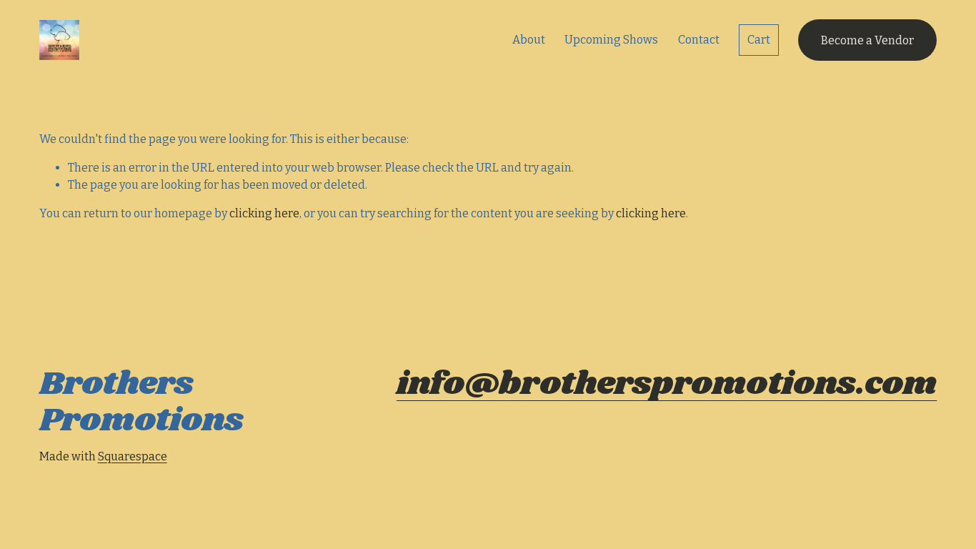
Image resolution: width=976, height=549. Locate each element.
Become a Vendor (867, 40)
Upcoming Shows (611, 39)
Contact (698, 39)
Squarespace (132, 456)
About (528, 39)
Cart (758, 39)
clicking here (264, 213)
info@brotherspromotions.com (667, 385)
